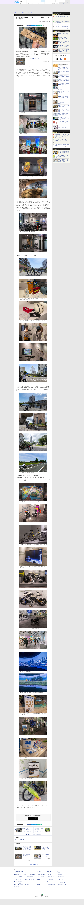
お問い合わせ (26, 892)
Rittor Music (39, 871)
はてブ (35, 25)
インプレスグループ (57, 892)
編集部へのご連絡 (38, 892)
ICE (57, 871)
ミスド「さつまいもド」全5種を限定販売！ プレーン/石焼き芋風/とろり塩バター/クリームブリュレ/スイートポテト (62, 143)
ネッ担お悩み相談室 (18, 881)
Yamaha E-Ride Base (19, 839)
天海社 (59, 872)
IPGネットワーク (59, 881)
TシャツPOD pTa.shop (61, 882)
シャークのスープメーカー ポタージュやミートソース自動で (63, 110)
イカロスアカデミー (51, 879)
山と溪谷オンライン (41, 881)
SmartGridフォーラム (28, 872)
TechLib (49, 887)
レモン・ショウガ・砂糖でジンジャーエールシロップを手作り (63, 68)
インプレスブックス (28, 884)
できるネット (17, 886)
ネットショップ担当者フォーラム (30, 874)
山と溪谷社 (38, 879)
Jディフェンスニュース (51, 874)
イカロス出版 (49, 871)
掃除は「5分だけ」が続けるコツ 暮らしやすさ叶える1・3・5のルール (63, 97)
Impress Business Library (29, 876)
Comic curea (60, 874)
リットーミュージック (41, 872)
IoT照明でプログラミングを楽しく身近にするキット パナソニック (63, 118)
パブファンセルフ (60, 879)
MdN (47, 881)
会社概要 (51, 892)
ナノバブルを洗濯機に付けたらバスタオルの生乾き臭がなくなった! (63, 152)
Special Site (57, 31)
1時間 (55, 14)
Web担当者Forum (18, 874)
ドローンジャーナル (18, 879)
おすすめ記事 (57, 149)
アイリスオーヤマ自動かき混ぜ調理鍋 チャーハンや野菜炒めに (63, 102)
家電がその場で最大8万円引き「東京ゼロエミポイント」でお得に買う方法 (63, 160)
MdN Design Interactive (51, 884)
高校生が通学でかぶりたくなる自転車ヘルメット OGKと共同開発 (63, 88)
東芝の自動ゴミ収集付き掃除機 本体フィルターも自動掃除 (63, 80)
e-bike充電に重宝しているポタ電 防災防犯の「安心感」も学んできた (26, 830)
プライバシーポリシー (45, 892)
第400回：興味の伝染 (62, 127)
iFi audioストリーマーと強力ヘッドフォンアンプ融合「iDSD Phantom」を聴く (63, 50)
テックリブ (48, 886)
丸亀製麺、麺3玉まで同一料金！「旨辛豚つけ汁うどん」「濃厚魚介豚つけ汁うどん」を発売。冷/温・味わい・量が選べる (62, 135)
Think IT (16, 872)
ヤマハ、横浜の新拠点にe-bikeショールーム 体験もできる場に (46, 855)
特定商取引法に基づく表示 (66, 892)
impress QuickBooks (61, 876)
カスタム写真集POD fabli (62, 884)
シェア (29, 25)
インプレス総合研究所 (18, 876)
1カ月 (67, 14)
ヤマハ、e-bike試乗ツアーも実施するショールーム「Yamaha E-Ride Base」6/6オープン (27, 857)
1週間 (63, 14)
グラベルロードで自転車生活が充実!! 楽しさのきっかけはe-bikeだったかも (39, 830)
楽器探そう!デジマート (41, 874)
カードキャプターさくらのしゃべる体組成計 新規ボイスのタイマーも (63, 122)
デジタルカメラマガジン (19, 884)
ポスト (21, 25)
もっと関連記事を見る (33, 864)
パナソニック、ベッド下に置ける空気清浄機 (61, 26)
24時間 (59, 14)
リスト (24, 25)
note (40, 25)
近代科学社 (38, 884)
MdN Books (49, 882)
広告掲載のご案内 (31, 892)
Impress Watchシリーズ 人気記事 (61, 130)
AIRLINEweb (50, 872)
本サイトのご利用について (18, 892)
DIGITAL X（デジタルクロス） (30, 879)
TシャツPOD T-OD (41, 876)
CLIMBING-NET (40, 882)
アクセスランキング (59, 13)
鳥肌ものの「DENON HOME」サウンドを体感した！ (63, 38)
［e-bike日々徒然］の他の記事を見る (33, 834)
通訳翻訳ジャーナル (51, 876)
